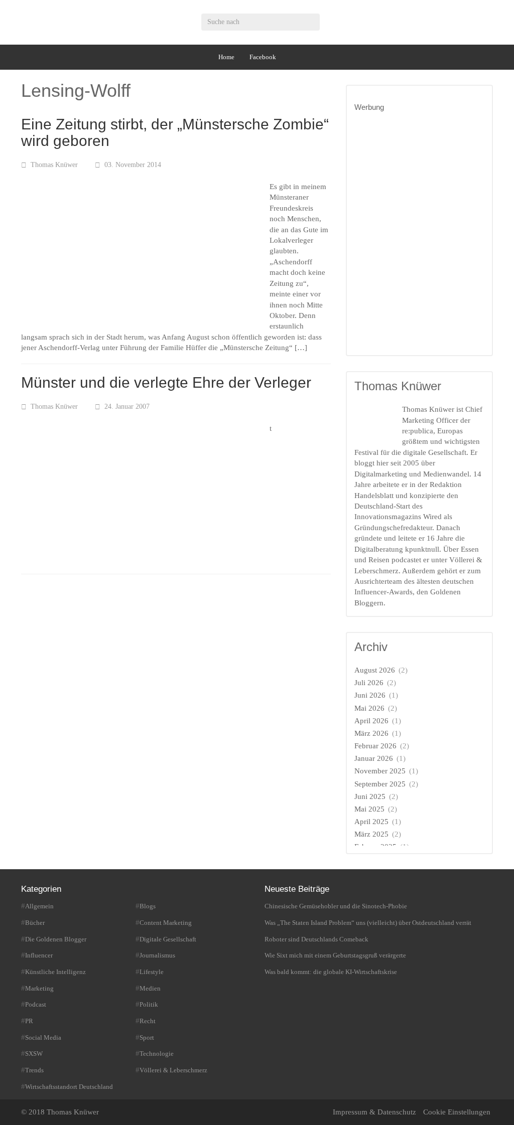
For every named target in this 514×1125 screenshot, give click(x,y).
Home (226, 57)
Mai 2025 (369, 809)
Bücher (35, 922)
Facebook (262, 57)
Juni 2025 (370, 796)
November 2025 (380, 771)
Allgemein (39, 906)
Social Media (43, 1037)
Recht (148, 1021)
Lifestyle (152, 972)
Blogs (148, 906)
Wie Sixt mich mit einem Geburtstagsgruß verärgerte (335, 955)
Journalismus (157, 955)
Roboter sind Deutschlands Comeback (316, 939)
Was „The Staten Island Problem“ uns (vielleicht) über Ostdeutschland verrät (368, 922)
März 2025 (371, 834)
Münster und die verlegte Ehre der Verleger (166, 382)
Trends (34, 1070)
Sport (147, 1037)
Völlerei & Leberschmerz (173, 1070)
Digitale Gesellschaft (168, 939)
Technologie (157, 1053)
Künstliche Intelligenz (55, 972)
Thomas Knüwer (54, 165)
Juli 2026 (368, 683)
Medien (150, 988)
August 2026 (374, 670)
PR (29, 1021)
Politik (149, 1004)
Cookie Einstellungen (456, 1112)
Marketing (39, 988)
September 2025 (380, 784)
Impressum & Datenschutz (374, 1112)
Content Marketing (166, 922)
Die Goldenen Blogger (55, 939)
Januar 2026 (373, 758)
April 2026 (371, 721)
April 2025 (371, 822)
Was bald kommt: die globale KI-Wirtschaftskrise (331, 972)
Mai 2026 (369, 708)
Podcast (35, 1004)
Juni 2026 (370, 695)
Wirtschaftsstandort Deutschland (69, 1086)
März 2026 (371, 733)
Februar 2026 (375, 746)
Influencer (39, 955)
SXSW (34, 1053)
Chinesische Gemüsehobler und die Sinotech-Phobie (336, 906)
